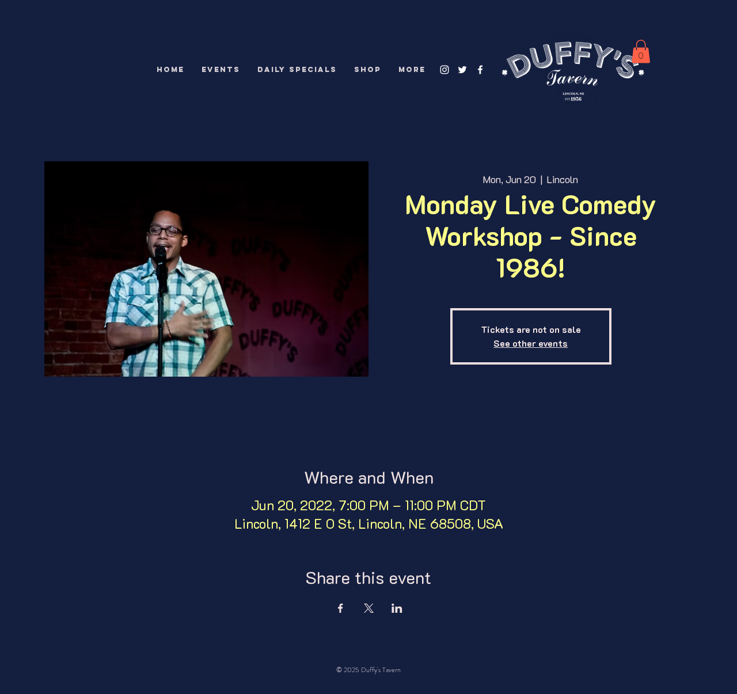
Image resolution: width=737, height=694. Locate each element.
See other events (530, 343)
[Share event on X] (368, 608)
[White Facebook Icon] (480, 69)
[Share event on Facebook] (340, 608)
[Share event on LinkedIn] (397, 608)
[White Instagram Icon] (444, 69)
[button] (641, 51)
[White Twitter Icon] (462, 69)
